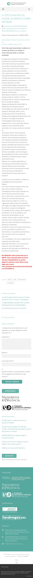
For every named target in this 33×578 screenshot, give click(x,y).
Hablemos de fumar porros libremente (13, 448)
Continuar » (29, 576)
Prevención (17, 31)
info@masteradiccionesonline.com (14, 544)
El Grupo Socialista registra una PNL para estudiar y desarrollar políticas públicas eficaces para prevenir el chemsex (16, 429)
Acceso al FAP (9, 456)
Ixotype (26, 556)
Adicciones (6, 26)
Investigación (23, 28)
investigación (10, 283)
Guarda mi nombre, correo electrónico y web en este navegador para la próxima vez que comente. (16, 374)
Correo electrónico (8, 361)
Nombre (5, 353)
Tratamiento (23, 31)
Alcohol (12, 26)
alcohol (10, 279)
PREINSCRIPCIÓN (10, 31)
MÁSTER (4, 31)
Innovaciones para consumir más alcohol (14, 308)
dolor (18, 28)
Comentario (6, 337)
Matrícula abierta (10, 391)
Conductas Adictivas (11, 28)
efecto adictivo (22, 279)
